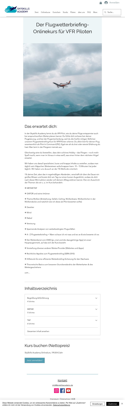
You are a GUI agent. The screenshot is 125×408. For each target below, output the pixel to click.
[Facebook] (62, 390)
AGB (73, 399)
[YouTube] (68, 390)
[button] (100, 2)
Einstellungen (97, 404)
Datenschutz (65, 399)
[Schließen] (122, 404)
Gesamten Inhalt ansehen (38, 331)
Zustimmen (112, 404)
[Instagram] (56, 390)
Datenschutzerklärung (61, 405)
